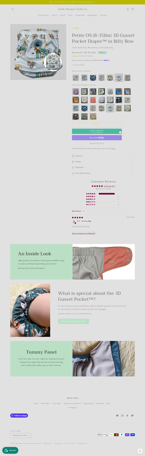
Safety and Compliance (72, 404)
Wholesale (100, 404)
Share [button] (77, 28)
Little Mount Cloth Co (22, 443)
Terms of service (70, 443)
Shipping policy (82, 443)
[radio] (76, 78)
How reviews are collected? (83, 233)
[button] (12, 9)
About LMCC (45, 404)
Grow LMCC (56, 404)
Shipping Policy (88, 404)
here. (113, 149)
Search (36, 404)
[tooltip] (120, 132)
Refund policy (47, 443)
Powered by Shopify (35, 443)
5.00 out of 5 (109, 186)
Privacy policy (58, 443)
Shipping (75, 56)
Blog (108, 404)
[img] (77, 218)
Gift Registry (72, 408)
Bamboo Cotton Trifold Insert (74, 321)
